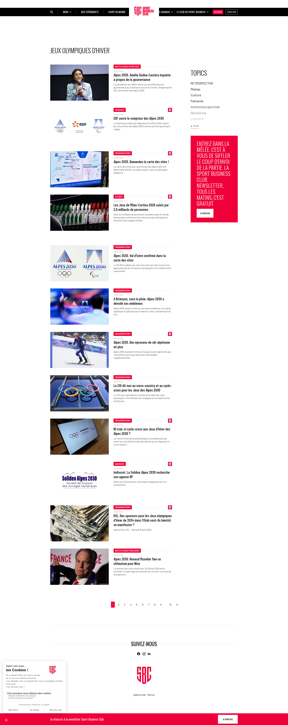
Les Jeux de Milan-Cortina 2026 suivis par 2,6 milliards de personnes (141, 207)
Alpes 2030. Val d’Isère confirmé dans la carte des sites (140, 257)
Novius (151, 694)
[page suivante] (176, 605)
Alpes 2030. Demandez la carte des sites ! (141, 161)
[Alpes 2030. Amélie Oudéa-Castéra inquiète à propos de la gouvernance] (79, 83)
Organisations (122, 153)
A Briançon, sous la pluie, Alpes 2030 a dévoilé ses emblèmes (139, 301)
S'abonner (218, 12)
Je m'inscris (205, 213)
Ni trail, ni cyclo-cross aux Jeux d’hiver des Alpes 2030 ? (142, 431)
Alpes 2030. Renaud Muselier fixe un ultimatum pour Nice (137, 561)
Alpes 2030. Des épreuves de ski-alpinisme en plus (142, 344)
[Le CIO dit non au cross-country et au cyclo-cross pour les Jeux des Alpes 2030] (79, 393)
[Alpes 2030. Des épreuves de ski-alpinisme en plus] (79, 350)
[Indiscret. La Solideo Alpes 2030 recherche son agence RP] (79, 480)
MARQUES (119, 110)
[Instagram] (144, 653)
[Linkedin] (149, 653)
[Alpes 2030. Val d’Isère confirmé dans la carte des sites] (79, 263)
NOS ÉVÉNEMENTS (90, 12)
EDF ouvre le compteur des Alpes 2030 (139, 118)
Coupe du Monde (117, 12)
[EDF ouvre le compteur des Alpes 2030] (79, 126)
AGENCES (119, 464)
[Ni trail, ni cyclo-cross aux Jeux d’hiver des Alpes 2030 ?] (79, 437)
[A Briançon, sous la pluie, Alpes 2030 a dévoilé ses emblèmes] (79, 306)
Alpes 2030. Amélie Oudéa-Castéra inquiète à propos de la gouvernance (142, 77)
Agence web (140, 694)
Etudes (119, 196)
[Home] (144, 675)
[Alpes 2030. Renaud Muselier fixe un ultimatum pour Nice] (79, 567)
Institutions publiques (127, 550)
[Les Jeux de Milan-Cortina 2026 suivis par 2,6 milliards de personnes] (79, 213)
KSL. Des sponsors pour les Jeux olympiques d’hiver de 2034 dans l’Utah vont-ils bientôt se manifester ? (143, 520)
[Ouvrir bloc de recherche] (51, 12)
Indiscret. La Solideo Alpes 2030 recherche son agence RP (142, 474)
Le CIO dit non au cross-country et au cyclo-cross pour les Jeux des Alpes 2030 (143, 387)
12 (170, 604)
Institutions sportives (127, 66)
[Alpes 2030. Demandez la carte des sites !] (79, 169)
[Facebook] (138, 653)
